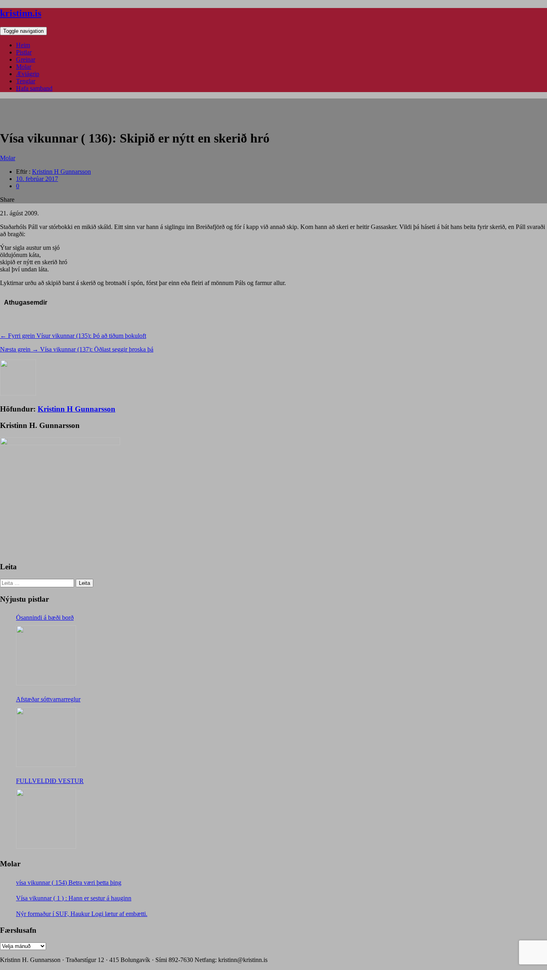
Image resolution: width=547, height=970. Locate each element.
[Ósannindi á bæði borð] (46, 655)
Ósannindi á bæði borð (45, 617)
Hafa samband (34, 88)
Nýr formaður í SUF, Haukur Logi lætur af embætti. (81, 913)
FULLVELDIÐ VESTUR (50, 780)
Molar (23, 66)
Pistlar (24, 52)
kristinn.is (20, 13)
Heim (23, 45)
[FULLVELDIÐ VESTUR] (46, 819)
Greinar (25, 59)
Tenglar (25, 81)
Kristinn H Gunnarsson (61, 171)
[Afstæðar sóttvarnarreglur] (46, 737)
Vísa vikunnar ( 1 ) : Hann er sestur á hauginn (73, 898)
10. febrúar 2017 (37, 178)
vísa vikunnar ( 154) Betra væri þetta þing (68, 882)
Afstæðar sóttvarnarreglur (48, 699)
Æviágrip (27, 73)
